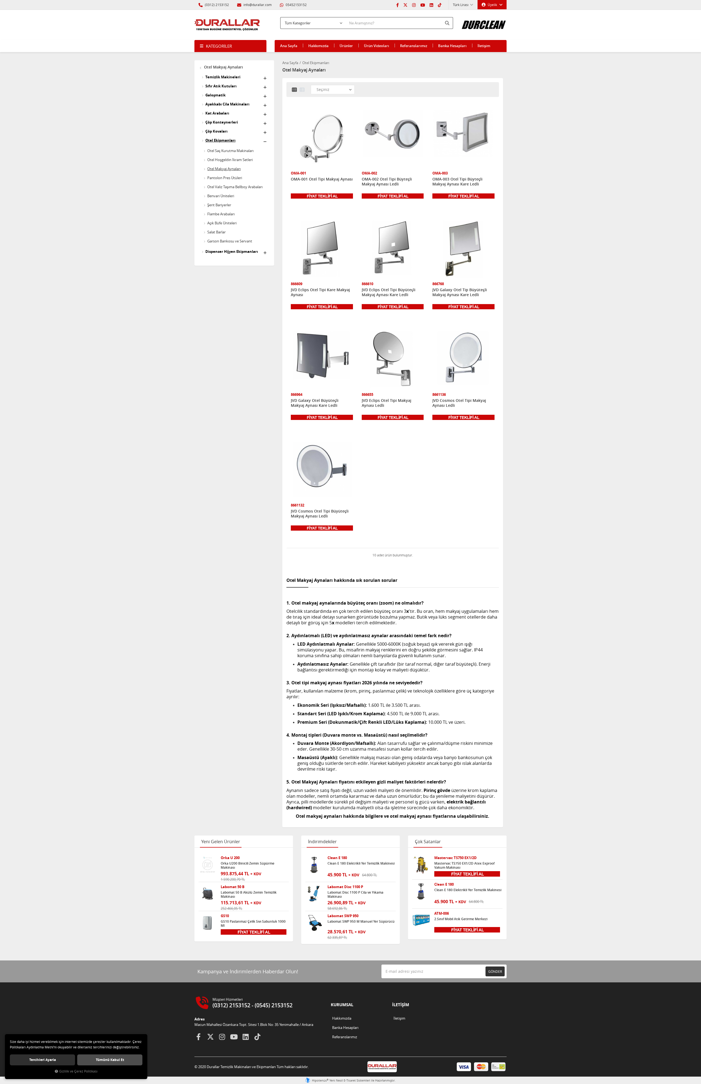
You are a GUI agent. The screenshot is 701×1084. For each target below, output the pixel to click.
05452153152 (296, 4)
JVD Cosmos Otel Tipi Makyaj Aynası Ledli (459, 403)
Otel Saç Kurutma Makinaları (230, 150)
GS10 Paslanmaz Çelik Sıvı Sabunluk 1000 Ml (253, 923)
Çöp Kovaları (216, 131)
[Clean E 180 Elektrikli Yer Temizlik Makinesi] (314, 865)
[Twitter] (405, 4)
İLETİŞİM (400, 1005)
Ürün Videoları (376, 45)
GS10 (225, 916)
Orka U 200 (230, 858)
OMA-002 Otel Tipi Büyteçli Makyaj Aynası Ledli (387, 182)
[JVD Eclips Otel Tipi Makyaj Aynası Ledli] (393, 360)
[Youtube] (422, 4)
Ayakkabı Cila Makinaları (227, 104)
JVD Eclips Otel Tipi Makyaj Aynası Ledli (386, 403)
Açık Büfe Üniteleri (222, 223)
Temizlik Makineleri (222, 77)
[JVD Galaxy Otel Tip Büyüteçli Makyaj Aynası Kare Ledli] (463, 249)
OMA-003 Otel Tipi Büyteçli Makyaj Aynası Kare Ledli (457, 182)
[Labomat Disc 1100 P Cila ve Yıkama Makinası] (314, 894)
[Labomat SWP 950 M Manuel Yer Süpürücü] (314, 923)
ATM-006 (441, 913)
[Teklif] (322, 195)
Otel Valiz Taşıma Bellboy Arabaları (235, 186)
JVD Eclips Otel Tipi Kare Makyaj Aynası (320, 292)
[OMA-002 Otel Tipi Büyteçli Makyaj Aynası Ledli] (393, 138)
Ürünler (346, 45)
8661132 (297, 505)
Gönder (495, 971)
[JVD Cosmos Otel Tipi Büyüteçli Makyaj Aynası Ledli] (322, 470)
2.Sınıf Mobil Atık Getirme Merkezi (460, 919)
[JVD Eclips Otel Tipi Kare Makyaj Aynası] (322, 249)
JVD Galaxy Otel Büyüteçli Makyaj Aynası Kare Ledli (314, 403)
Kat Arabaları (217, 113)
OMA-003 (440, 173)
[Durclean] (484, 22)
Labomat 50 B (233, 887)
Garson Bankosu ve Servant (229, 241)
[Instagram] (414, 4)
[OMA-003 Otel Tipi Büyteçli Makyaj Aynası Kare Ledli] (463, 138)
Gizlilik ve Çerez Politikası (78, 1071)
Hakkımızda (318, 45)
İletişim (484, 45)
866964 (296, 395)
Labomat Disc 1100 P (345, 887)
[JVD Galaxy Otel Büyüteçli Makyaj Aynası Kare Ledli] (322, 360)
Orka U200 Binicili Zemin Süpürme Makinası (247, 865)
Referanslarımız (413, 45)
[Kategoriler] (230, 46)
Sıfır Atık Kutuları (221, 86)
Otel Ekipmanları (220, 140)
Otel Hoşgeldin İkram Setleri (230, 159)
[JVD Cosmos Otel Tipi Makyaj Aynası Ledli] (463, 360)
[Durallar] (227, 25)
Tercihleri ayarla (42, 1059)
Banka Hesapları (452, 45)
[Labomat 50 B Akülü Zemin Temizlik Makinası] (208, 894)
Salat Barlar (216, 232)
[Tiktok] (439, 4)
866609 (296, 284)
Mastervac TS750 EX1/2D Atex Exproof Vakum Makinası (464, 865)
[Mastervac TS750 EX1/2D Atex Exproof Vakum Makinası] (421, 865)
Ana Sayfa (288, 45)
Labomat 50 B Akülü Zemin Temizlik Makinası (249, 894)
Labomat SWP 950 (342, 916)
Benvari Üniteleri (220, 195)
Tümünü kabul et (110, 1059)
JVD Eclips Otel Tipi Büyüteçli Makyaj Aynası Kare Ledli (388, 292)
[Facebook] (397, 4)
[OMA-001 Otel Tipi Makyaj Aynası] (322, 138)
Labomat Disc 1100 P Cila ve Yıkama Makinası (355, 894)
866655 (367, 395)
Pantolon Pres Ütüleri (224, 177)
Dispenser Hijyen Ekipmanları (231, 251)
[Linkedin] (431, 4)
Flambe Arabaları (221, 213)
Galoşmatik (215, 95)
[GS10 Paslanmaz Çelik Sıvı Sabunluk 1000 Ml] (208, 923)
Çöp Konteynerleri (221, 122)
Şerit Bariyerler (219, 204)
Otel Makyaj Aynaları (223, 67)
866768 (438, 284)
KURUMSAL (342, 1005)
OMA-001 (298, 173)
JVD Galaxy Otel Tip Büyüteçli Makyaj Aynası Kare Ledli (459, 292)
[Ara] (447, 23)
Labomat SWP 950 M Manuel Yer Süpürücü (361, 921)
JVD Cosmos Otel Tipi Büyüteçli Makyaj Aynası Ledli (320, 514)
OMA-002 (369, 173)
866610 (367, 284)
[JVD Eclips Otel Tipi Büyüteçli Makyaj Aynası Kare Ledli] (393, 249)
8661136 (439, 395)
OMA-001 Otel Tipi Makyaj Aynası (322, 179)
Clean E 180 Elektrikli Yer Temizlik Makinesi (361, 863)
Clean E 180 (337, 858)
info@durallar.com (257, 4)
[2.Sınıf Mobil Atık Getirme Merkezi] (421, 920)
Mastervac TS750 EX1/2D (455, 858)
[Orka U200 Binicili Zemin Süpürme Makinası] (208, 865)
